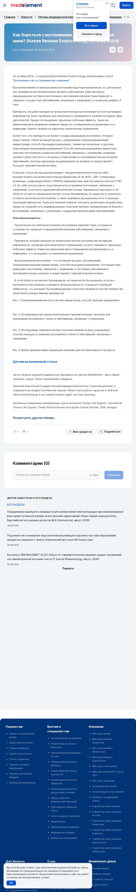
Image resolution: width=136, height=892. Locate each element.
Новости (26, 16)
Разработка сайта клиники (106, 806)
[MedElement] (26, 5)
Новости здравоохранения (65, 816)
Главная (9, 16)
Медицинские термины (63, 832)
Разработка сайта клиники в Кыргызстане (106, 841)
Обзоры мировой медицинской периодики (64, 800)
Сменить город (91, 33)
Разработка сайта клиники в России (106, 813)
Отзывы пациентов (19, 748)
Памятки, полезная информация (19, 766)
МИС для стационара (103, 780)
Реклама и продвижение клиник (105, 799)
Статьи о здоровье (19, 759)
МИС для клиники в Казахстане (102, 741)
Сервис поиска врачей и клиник (22, 735)
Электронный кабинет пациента (20, 775)
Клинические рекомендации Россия (66, 754)
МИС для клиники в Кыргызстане (102, 759)
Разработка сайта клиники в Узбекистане (106, 850)
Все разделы (16, 504)
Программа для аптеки (104, 786)
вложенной (37, 361)
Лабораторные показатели (65, 827)
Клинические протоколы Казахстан (64, 745)
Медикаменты (58, 821)
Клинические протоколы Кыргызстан (64, 773)
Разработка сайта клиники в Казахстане (106, 822)
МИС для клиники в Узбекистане (102, 750)
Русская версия (100, 868)
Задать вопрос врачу (20, 753)
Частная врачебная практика (66, 738)
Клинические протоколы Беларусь (64, 763)
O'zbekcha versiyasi (102, 879)
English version (100, 884)
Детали (18, 361)
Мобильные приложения (22, 782)
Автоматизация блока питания (108, 791)
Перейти (68, 568)
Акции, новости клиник (21, 742)
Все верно (91, 25)
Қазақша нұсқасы (101, 874)
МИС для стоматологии (104, 766)
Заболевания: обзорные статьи (64, 809)
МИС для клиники (101, 733)
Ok (11, 882)
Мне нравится (82, 431)
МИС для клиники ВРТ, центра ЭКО (108, 773)
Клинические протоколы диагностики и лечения (64, 791)
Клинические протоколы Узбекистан (64, 782)
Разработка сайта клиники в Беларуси (106, 832)
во (27, 361)
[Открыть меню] (4, 5)
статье (52, 361)
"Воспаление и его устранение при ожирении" (41, 80)
